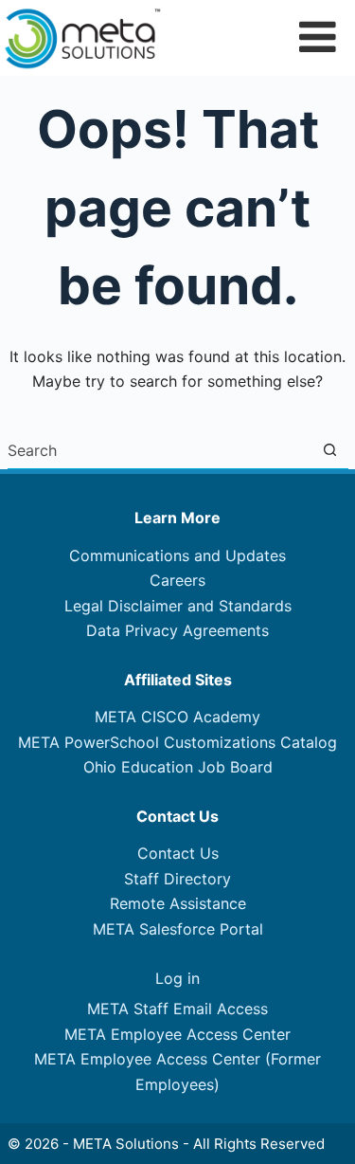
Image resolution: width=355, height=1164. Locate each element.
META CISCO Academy (177, 716)
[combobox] (159, 450)
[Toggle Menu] (317, 36)
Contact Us (178, 853)
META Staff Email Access (177, 1008)
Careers (177, 580)
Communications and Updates (177, 555)
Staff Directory (177, 878)
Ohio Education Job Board (178, 766)
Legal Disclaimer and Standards (178, 605)
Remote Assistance (178, 903)
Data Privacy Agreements (177, 630)
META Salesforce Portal (178, 928)
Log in (177, 978)
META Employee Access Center (177, 1034)
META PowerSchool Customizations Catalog (177, 742)
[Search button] (329, 449)
